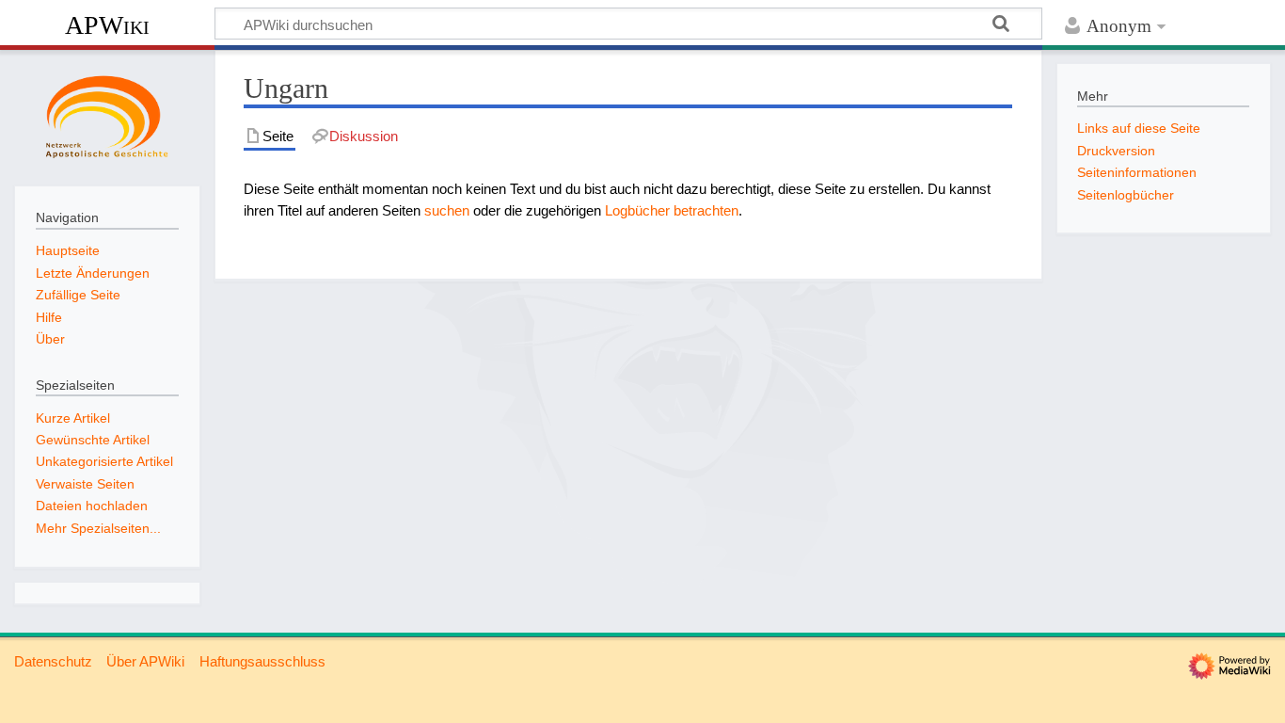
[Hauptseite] (107, 115)
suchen (446, 210)
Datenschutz (53, 661)
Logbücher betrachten (671, 210)
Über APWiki (145, 661)
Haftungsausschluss (262, 661)
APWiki (107, 25)
